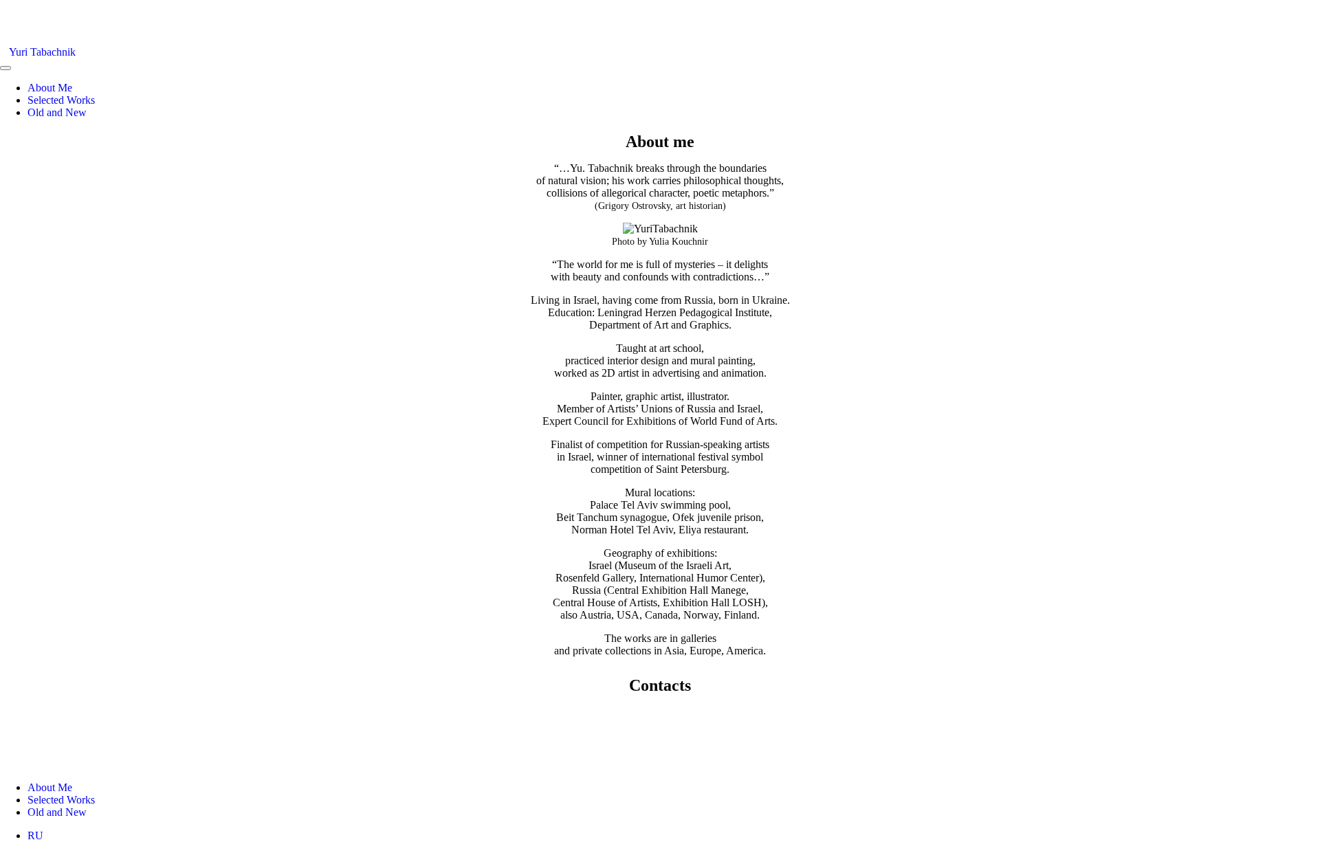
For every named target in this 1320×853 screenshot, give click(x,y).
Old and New (57, 112)
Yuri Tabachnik (42, 52)
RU (35, 835)
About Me (50, 87)
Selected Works (61, 100)
